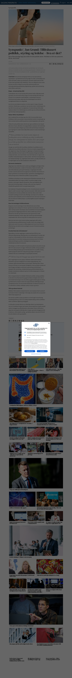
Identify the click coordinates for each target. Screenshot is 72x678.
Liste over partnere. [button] (34, 343)
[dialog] (36, 339)
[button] (36, 337)
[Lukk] (49, 323)
